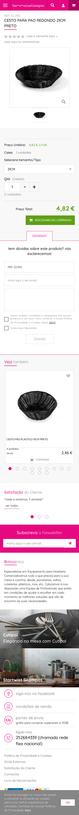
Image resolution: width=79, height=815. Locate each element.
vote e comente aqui (41, 36)
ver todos (11, 506)
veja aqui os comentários (21, 41)
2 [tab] (39, 516)
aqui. (28, 810)
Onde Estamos (14, 762)
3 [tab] (46, 516)
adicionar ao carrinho (53, 220)
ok (68, 802)
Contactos (11, 774)
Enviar (39, 339)
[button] (10, 468)
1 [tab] (32, 516)
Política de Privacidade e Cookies (28, 756)
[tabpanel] (39, 499)
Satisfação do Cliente (19, 768)
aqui (52, 322)
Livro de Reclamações (20, 780)
